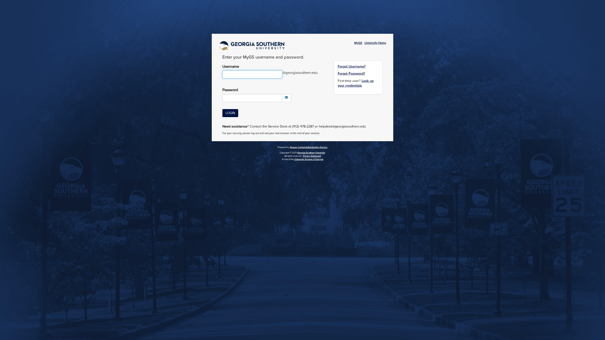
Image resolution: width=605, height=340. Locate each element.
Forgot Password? (351, 74)
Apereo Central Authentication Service (308, 147)
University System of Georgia (308, 159)
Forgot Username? (352, 66)
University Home (375, 43)
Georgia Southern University (311, 152)
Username (230, 66)
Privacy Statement (312, 156)
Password (230, 90)
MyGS (358, 43)
